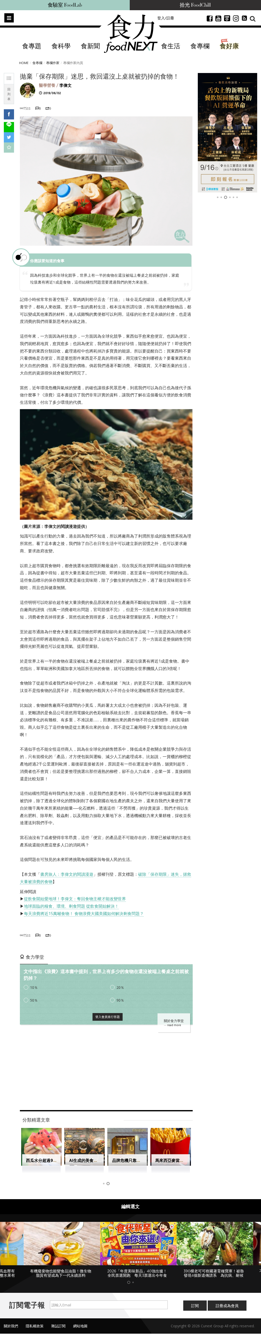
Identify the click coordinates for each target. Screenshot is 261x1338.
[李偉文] (27, 90)
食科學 (61, 46)
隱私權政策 (35, 1325)
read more (174, 1025)
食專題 (31, 46)
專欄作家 (52, 62)
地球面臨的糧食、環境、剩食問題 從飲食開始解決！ (71, 906)
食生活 (170, 46)
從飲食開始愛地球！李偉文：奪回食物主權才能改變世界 (75, 899)
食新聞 (90, 46)
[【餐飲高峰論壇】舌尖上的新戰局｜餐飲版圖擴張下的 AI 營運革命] (227, 132)
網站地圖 (80, 1325)
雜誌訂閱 (58, 1325)
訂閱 (195, 1305)
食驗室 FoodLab (65, 5)
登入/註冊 (165, 17)
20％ (120, 987)
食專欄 (200, 46)
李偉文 (65, 85)
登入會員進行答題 (107, 1017)
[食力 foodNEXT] (130, 33)
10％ (34, 987)
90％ (120, 1000)
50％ (34, 1000)
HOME (24, 62)
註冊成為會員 (227, 1305)
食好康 (229, 46)
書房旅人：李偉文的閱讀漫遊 (66, 874)
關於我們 (11, 1325)
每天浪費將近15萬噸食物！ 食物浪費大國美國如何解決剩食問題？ (84, 913)
